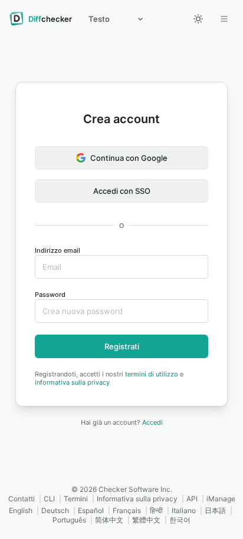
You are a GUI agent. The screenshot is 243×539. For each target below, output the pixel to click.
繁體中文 (146, 519)
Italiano (184, 510)
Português (69, 519)
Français (127, 510)
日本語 (215, 510)
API (192, 498)
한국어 (180, 519)
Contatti (21, 498)
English (20, 510)
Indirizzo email (57, 250)
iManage (220, 498)
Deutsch (55, 510)
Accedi (152, 422)
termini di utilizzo (151, 374)
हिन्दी (156, 510)
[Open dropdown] (224, 18)
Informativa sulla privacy (137, 498)
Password (50, 294)
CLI (49, 498)
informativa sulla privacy (72, 382)
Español (91, 510)
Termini (76, 498)
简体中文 (109, 519)
